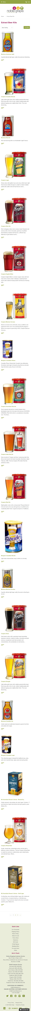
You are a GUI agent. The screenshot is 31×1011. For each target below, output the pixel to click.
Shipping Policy (15, 931)
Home (2, 16)
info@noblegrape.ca (15, 987)
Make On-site (15, 935)
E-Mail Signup (15, 944)
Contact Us (24, 1009)
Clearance (15, 940)
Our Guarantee (15, 929)
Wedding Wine (15, 946)
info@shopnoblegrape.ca (15, 991)
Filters (27, 27)
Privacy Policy (11, 1002)
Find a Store (16, 938)
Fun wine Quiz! (15, 948)
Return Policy (15, 933)
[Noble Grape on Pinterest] (15, 996)
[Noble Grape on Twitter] (7, 996)
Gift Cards (15, 942)
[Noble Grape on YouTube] (23, 996)
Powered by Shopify (20, 1005)
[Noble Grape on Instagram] (19, 996)
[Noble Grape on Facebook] (11, 996)
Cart (28, 2)
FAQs (15, 950)
